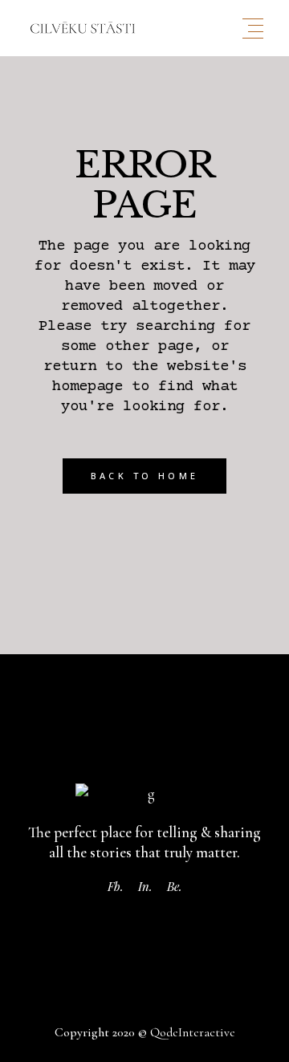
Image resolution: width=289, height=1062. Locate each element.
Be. (174, 886)
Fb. (116, 886)
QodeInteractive (192, 1032)
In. (145, 886)
